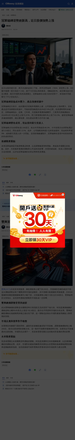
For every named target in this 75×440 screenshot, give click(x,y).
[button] (63, 194)
